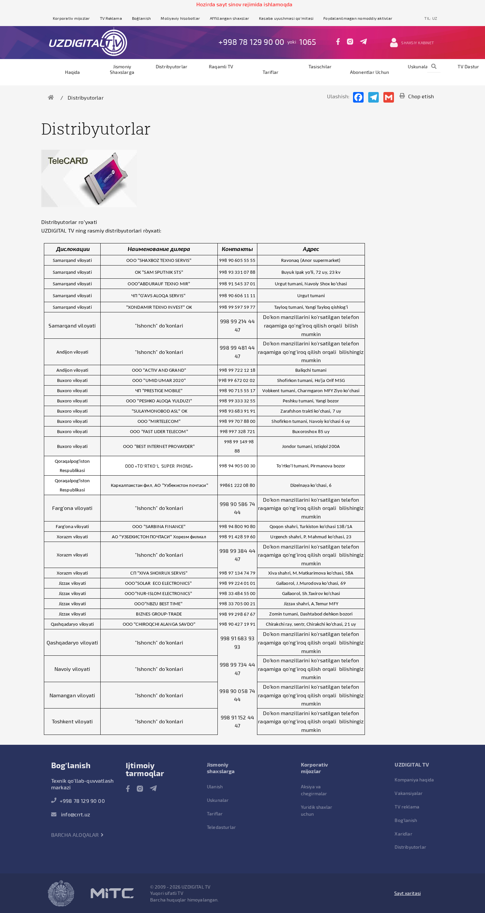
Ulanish (215, 786)
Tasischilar (320, 66)
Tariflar (271, 72)
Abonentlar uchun (369, 72)
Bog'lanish (406, 820)
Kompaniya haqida (414, 779)
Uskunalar (419, 66)
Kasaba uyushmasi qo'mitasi (286, 18)
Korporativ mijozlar (71, 18)
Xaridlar (403, 833)
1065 (307, 42)
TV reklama (407, 806)
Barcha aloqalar (75, 835)
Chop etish (421, 96)
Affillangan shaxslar (229, 18)
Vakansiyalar (409, 793)
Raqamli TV (221, 66)
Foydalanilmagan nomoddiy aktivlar (357, 18)
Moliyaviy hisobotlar (180, 18)
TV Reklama (111, 18)
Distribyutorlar (172, 66)
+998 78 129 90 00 (251, 42)
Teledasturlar (221, 827)
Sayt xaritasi (407, 893)
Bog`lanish (141, 18)
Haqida (72, 72)
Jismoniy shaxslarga (122, 69)
